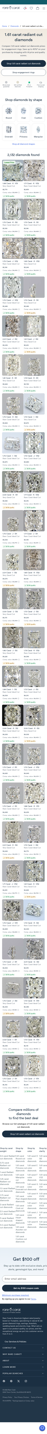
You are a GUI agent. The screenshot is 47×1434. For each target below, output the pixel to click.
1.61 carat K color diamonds (32, 1224)
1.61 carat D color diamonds (32, 1158)
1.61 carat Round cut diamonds (20, 1158)
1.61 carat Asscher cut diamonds (21, 1230)
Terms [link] (33, 1299)
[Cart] (37, 8)
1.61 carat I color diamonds (32, 1205)
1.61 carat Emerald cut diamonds (21, 1189)
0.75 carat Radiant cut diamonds (5, 1165)
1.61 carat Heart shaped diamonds (20, 1219)
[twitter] (18, 1381)
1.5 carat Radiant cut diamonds (7, 1189)
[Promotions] (25, 8)
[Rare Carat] (10, 8)
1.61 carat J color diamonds (32, 1215)
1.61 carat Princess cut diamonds (21, 1168)
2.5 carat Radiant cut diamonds (8, 1212)
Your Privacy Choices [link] (21, 1397)
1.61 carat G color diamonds (32, 1187)
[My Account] (31, 8)
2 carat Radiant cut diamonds (7, 1205)
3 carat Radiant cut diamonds (7, 1219)
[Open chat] (42, 1428)
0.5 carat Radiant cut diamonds (8, 1157)
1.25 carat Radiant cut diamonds (5, 1181)
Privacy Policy (7, 1397)
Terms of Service (37, 1397)
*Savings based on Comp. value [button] (23, 1401)
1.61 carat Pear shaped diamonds (21, 1199)
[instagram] (26, 1381)
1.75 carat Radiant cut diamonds (5, 1198)
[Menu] (44, 8)
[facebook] (4, 1381)
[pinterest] (11, 1381)
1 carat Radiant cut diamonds (7, 1173)
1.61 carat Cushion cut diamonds (21, 1239)
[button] (23, 1348)
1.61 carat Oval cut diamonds (20, 1208)
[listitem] (23, 1341)
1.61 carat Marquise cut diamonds (20, 1178)
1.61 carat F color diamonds (32, 1177)
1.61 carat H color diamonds (32, 1196)
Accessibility (7, 1401)
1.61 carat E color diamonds (32, 1168)
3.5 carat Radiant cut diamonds (8, 1226)
